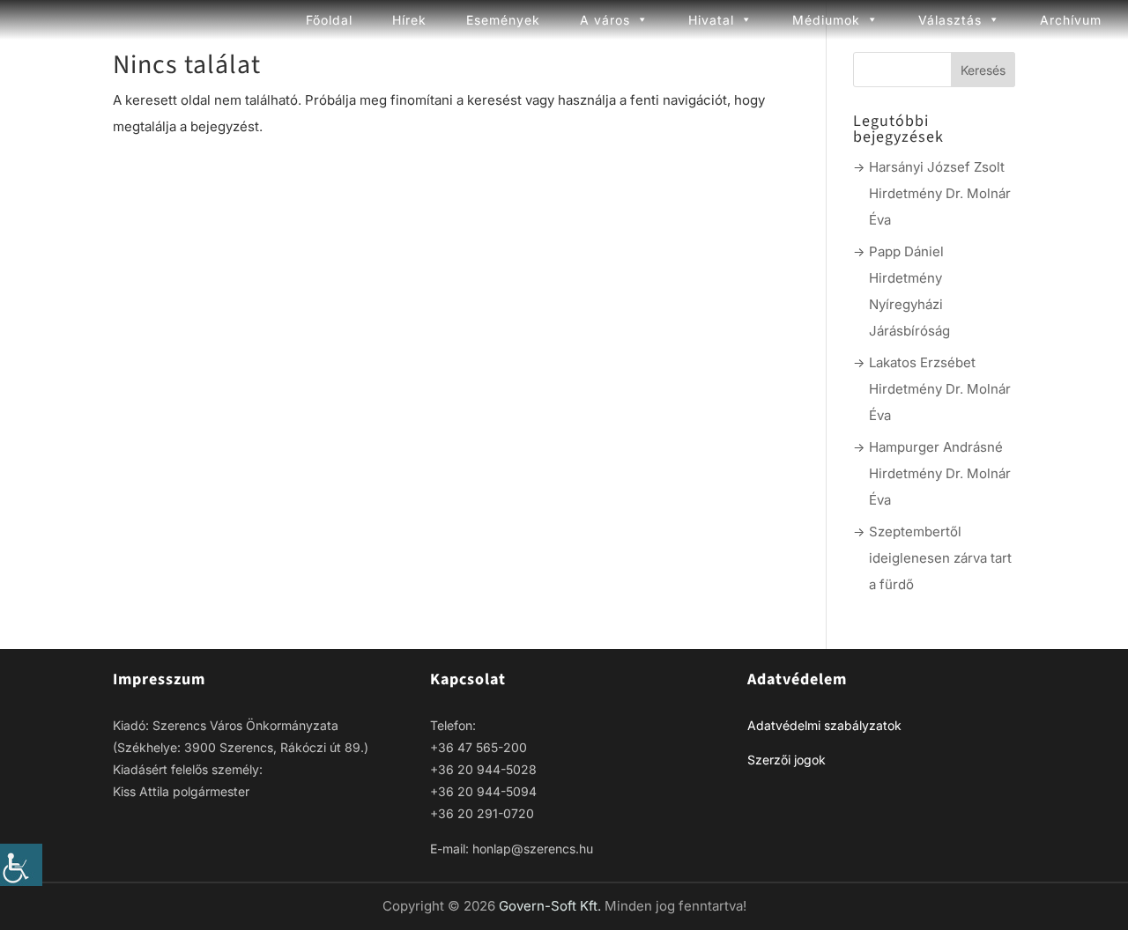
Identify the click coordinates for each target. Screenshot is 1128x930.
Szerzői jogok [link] (786, 759)
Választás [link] (950, 19)
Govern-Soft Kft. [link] (552, 905)
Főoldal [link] (329, 19)
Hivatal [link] (711, 19)
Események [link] (503, 19)
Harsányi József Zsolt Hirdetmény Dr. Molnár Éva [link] (940, 193)
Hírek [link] (409, 19)
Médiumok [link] (826, 19)
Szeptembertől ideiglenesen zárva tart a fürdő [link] (940, 558)
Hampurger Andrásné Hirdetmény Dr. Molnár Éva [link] (940, 473)
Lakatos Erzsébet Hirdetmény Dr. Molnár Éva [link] (940, 389)
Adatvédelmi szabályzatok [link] (824, 725)
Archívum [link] (1071, 19)
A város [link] (605, 19)
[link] (21, 865)
